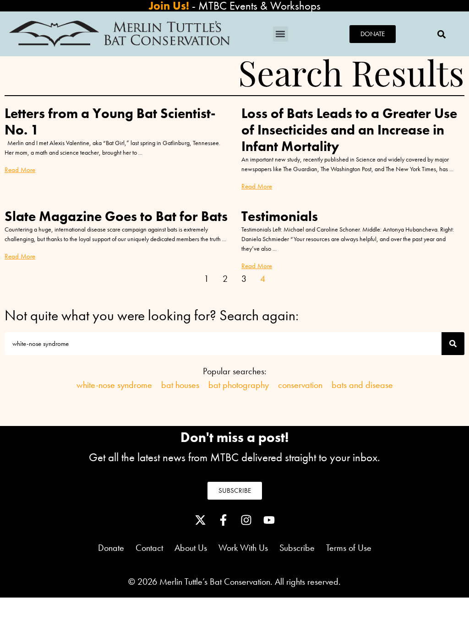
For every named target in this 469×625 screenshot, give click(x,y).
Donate (111, 548)
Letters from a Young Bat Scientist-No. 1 (110, 122)
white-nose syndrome (114, 385)
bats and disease (362, 385)
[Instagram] (245, 520)
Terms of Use (348, 548)
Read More (20, 169)
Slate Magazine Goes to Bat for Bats (116, 216)
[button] (280, 34)
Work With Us (243, 548)
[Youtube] (268, 520)
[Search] (453, 343)
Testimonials (279, 216)
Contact (149, 548)
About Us (196, 548)
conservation (300, 385)
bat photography (238, 385)
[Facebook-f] (223, 520)
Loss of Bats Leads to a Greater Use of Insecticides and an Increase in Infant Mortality (349, 130)
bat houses (180, 385)
